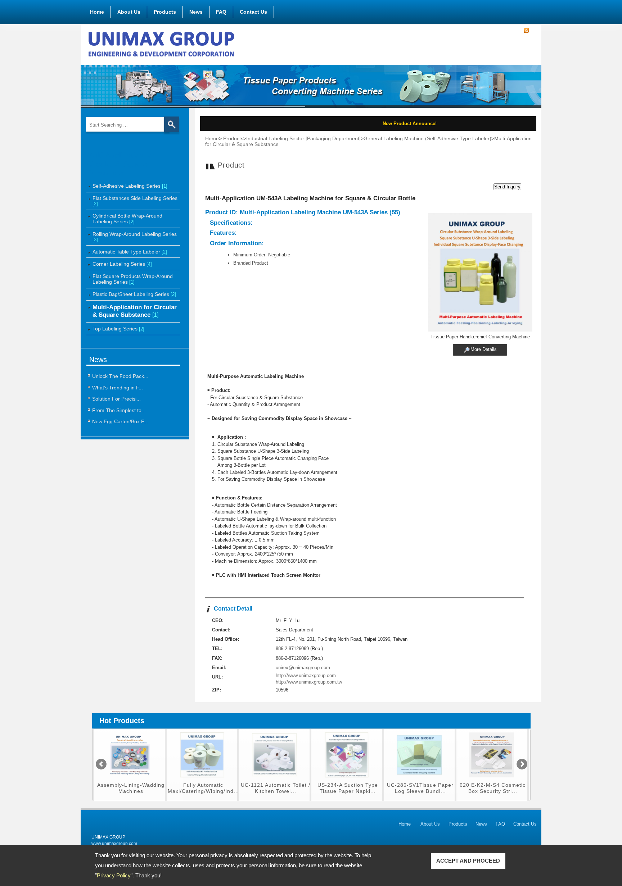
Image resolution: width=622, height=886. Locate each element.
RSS (526, 30)
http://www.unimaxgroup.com (306, 675)
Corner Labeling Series (122, 264)
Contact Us (253, 12)
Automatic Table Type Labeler (130, 252)
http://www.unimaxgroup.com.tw (309, 682)
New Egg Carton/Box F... (120, 421)
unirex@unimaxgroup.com (303, 667)
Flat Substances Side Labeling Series (135, 200)
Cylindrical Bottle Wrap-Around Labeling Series (127, 218)
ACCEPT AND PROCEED (468, 861)
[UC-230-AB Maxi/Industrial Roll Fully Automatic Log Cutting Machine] (491, 779)
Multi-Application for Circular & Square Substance (135, 310)
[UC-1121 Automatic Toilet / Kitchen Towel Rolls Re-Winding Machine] (202, 779)
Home (97, 12)
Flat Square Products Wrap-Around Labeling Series (133, 279)
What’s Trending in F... (117, 388)
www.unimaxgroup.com (114, 843)
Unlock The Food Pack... (120, 376)
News (196, 12)
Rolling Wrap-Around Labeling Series (135, 236)
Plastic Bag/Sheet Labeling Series (134, 294)
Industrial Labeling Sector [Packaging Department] (303, 138)
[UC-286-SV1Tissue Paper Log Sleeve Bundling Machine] (346, 779)
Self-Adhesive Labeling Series (130, 186)
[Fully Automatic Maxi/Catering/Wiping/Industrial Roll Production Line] (129, 779)
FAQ (221, 12)
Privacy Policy (114, 875)
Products (165, 12)
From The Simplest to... (119, 410)
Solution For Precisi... (116, 399)
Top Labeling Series (118, 329)
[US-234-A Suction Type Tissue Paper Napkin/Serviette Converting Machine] (274, 779)
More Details (483, 349)
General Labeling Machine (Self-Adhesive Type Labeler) (427, 138)
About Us (128, 12)
